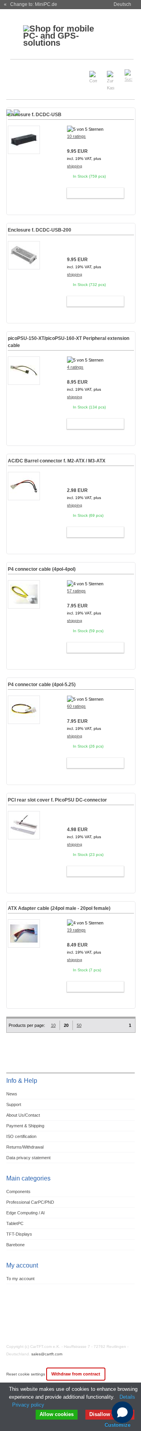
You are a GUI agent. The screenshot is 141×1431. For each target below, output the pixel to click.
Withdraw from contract (75, 1374)
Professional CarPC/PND (30, 1202)
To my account (20, 1278)
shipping (74, 166)
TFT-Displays (19, 1234)
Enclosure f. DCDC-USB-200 (39, 230)
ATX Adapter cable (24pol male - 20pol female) (59, 908)
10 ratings (76, 136)
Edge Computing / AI (25, 1212)
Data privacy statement (28, 1157)
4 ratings (75, 367)
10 (53, 1025)
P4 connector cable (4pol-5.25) (42, 684)
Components (18, 1191)
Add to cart (92, 193)
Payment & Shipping (25, 1125)
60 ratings (76, 706)
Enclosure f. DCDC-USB (34, 114)
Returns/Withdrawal (24, 1147)
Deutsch (122, 4)
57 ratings (76, 590)
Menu (16, 72)
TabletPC (15, 1223)
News (11, 1093)
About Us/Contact (23, 1115)
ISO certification (21, 1136)
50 (79, 1025)
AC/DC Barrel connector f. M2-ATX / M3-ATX (56, 461)
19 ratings (76, 930)
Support (13, 1104)
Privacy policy (28, 1405)
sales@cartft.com (46, 1354)
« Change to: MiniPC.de (30, 4)
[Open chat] (122, 1412)
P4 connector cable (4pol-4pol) (42, 569)
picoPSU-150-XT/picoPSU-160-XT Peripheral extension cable (68, 342)
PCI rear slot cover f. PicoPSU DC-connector (57, 800)
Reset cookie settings (26, 1374)
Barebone (15, 1244)
